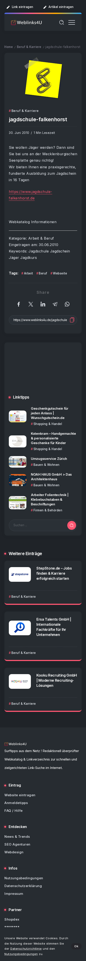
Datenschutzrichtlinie (26, 948)
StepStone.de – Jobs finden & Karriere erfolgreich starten (54, 573)
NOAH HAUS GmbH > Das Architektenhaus (51, 476)
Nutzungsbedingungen (21, 954)
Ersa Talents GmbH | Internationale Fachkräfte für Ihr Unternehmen (53, 627)
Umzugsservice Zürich (49, 459)
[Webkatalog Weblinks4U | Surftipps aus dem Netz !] (26, 22)
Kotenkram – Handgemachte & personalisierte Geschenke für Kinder (53, 438)
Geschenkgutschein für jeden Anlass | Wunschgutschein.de (49, 413)
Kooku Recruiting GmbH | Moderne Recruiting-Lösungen (56, 680)
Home (8, 47)
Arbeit (28, 273)
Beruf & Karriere (29, 47)
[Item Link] (17, 416)
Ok (76, 946)
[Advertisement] (43, 372)
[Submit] (71, 525)
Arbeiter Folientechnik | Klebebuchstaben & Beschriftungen (50, 499)
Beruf (43, 273)
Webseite (60, 273)
